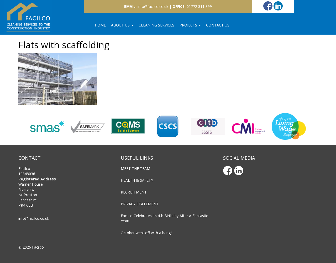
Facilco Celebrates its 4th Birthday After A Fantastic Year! (164, 218)
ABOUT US (121, 25)
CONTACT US (217, 25)
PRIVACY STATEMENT (140, 203)
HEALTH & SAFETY (137, 180)
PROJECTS (189, 25)
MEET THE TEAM (135, 168)
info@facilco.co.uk (33, 218)
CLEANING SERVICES (156, 25)
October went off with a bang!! (146, 232)
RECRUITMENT (134, 192)
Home (100, 25)
